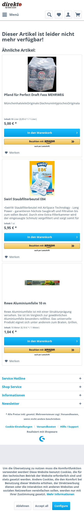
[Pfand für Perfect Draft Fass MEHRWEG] (42, 74)
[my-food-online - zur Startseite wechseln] (12, 5)
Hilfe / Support (69, 426)
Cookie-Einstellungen (18, 426)
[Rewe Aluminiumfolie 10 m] (42, 282)
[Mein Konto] (68, 15)
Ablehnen (22, 506)
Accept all (41, 506)
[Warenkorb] (78, 15)
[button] (42, 143)
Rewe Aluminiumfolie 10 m (25, 303)
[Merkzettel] (59, 15)
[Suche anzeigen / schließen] (49, 15)
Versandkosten (46, 426)
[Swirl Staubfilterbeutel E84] (42, 178)
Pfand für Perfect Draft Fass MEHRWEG (34, 95)
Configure (61, 506)
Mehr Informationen (60, 494)
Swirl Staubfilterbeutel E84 (25, 199)
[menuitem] (10, 15)
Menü (14, 14)
